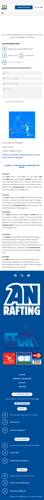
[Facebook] (36, 7)
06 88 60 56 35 (24, 483)
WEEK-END (22, 386)
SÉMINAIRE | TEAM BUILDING (22, 379)
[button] (2, 13)
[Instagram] (38, 7)
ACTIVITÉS (22, 375)
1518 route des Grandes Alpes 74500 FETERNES (24, 445)
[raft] (22, 358)
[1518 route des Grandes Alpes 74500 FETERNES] (6, 445)
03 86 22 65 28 (14, 483)
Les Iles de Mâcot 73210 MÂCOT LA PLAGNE (23, 415)
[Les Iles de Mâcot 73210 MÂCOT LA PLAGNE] (6, 415)
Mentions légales (36, 496)
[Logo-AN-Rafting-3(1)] (4, 7)
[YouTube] (41, 7)
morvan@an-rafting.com (15, 62)
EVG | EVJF (22, 383)
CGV (28, 496)
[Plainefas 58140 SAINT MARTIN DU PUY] (6, 476)
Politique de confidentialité (18, 496)
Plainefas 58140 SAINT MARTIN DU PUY (22, 476)
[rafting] (22, 298)
